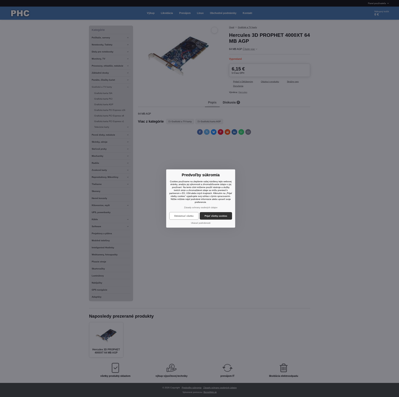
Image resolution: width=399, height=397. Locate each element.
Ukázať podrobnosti (200, 223)
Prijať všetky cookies (216, 216)
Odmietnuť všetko (184, 216)
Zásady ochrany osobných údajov (200, 207)
